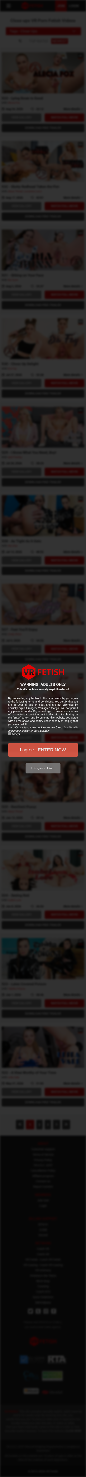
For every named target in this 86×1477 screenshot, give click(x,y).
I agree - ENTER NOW (43, 749)
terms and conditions (40, 701)
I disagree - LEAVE (42, 768)
